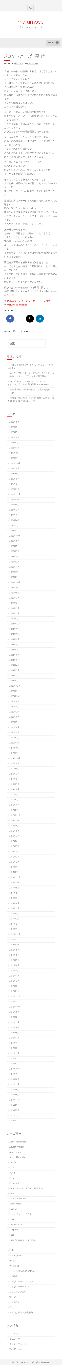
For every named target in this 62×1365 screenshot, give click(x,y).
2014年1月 (14, 1116)
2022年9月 (14, 588)
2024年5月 (14, 515)
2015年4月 (14, 1038)
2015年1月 (14, 1053)
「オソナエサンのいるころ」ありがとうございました (30, 367)
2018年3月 (14, 857)
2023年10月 (15, 536)
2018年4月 (14, 852)
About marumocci (17, 1142)
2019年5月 (14, 784)
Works (12, 1261)
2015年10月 (15, 1007)
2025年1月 (14, 489)
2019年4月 (14, 789)
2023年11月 (15, 531)
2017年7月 (14, 898)
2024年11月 (15, 494)
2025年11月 (15, 458)
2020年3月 (14, 732)
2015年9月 (14, 1012)
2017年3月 (14, 919)
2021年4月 (14, 665)
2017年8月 (14, 893)
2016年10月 (15, 945)
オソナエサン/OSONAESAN (22, 1271)
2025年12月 (15, 453)
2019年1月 (14, 805)
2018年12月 (15, 810)
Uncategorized (16, 1256)
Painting (13, 1209)
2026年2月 (14, 443)
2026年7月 (14, 427)
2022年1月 (14, 619)
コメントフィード (18, 1344)
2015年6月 (14, 1027)
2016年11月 (15, 940)
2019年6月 (14, 779)
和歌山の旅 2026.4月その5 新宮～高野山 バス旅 (30, 391)
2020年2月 (14, 738)
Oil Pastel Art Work (18, 1199)
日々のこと (18, 331)
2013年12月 (15, 1121)
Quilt (11, 1219)
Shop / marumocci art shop (22, 1240)
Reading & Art (16, 1225)
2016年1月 (14, 991)
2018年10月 (15, 821)
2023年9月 (14, 541)
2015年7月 (14, 1022)
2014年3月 (14, 1105)
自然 (11, 1307)
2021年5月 (14, 660)
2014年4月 (14, 1100)
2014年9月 (14, 1074)
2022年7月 (14, 598)
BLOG (33, 331)
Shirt (11, 1235)
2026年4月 (14, 437)
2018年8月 (14, 831)
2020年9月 (14, 701)
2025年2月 (14, 484)
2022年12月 (15, 572)
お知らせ (13, 1276)
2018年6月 (14, 841)
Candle (12, 1162)
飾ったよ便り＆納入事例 (21, 1312)
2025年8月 (14, 474)
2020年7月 (14, 712)
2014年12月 (15, 1059)
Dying (12, 1173)
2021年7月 (14, 650)
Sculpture (13, 1230)
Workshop (14, 1266)
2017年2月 (14, 924)
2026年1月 (14, 448)
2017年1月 (14, 929)
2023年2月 (14, 562)
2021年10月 (15, 634)
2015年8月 (14, 1017)
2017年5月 (14, 908)
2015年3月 (14, 1043)
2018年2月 (14, 862)
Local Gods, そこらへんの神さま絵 (26, 1188)
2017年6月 (14, 903)
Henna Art (14, 1183)
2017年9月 (14, 888)
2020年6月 (14, 717)
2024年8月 (14, 505)
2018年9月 (14, 826)
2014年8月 (14, 1079)
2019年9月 (14, 763)
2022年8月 (14, 593)
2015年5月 (14, 1033)
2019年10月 (15, 758)
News (12, 1193)
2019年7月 (14, 774)
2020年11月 (15, 691)
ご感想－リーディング (20, 1287)
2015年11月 (15, 1002)
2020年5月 (14, 722)
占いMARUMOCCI (17, 1292)
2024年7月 (14, 510)
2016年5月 (14, 971)
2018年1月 (14, 867)
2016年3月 (14, 981)
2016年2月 (14, 986)
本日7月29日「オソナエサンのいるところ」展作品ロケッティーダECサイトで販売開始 (31, 375)
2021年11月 (15, 629)
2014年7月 (14, 1084)
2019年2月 (14, 800)
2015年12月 (15, 996)
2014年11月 (15, 1064)
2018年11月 (15, 815)
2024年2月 (14, 526)
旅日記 (12, 1297)
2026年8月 (14, 422)
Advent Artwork (16, 1147)
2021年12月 (15, 624)
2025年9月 (14, 468)
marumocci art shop (17, 305)
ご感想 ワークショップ (21, 1282)
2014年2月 (14, 1110)
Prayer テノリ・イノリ (20, 1214)
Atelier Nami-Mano (18, 1157)
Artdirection (15, 1152)
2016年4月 (14, 976)
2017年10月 (15, 883)
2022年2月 (14, 613)
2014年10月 (15, 1069)
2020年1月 (14, 743)
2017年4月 (14, 914)
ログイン (13, 1334)
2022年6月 (14, 603)
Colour (12, 1168)
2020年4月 (14, 727)
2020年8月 (14, 707)
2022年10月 (15, 582)
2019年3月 (14, 795)
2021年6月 (14, 655)
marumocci (31, 22)
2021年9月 (14, 639)
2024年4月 (14, 520)
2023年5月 (14, 551)
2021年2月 (14, 676)
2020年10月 (15, 696)
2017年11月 (15, 877)
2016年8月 (14, 955)
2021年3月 (14, 670)
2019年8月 (14, 769)
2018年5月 (14, 846)
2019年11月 (15, 753)
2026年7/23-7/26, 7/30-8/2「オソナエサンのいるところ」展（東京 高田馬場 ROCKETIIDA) (31, 383)
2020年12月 (15, 686)
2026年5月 (14, 432)
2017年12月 (15, 872)
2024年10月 (15, 500)
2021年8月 (14, 645)
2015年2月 (14, 1048)
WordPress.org (16, 1349)
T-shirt (12, 1250)
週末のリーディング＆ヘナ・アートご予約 (29, 301)
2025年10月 (15, 463)
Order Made (15, 1204)
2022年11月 (15, 577)
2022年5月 (14, 608)
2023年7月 (14, 546)
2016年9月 (14, 950)
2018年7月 (14, 836)
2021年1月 (14, 681)
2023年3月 (14, 557)
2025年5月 (14, 479)
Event (11, 1178)
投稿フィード (15, 1339)
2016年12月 (15, 934)
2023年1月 (14, 567)
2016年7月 (14, 960)
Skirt (11, 1245)
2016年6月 (14, 965)
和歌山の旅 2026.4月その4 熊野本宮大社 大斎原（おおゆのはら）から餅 (31, 399)
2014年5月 (14, 1095)
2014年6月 (14, 1090)
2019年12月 (15, 748)
